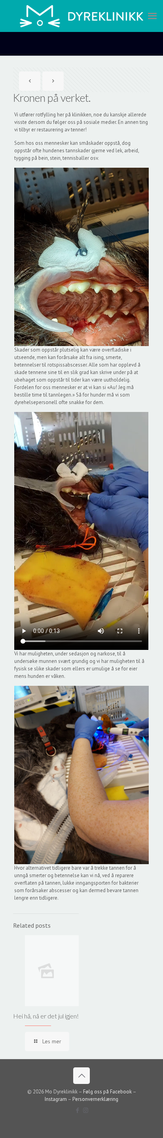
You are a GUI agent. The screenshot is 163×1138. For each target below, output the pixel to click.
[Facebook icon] (77, 1110)
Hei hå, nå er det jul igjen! (46, 1016)
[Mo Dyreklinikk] (81, 16)
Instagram (56, 1099)
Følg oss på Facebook (107, 1091)
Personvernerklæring (95, 1099)
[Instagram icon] (86, 1110)
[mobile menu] (152, 15)
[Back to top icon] (81, 1075)
